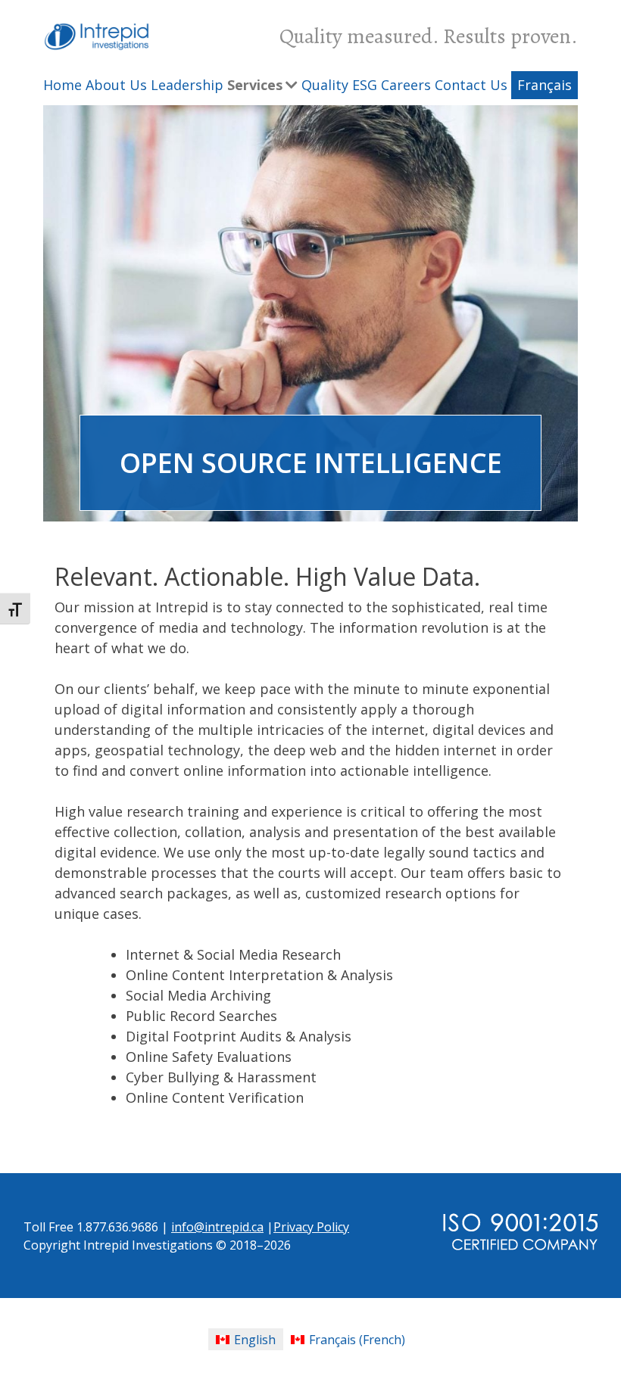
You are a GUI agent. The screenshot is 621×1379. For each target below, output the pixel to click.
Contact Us (471, 85)
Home (62, 85)
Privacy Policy (311, 1227)
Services (254, 85)
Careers (406, 85)
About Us (116, 85)
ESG (364, 85)
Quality (324, 85)
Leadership (187, 85)
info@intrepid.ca (217, 1227)
